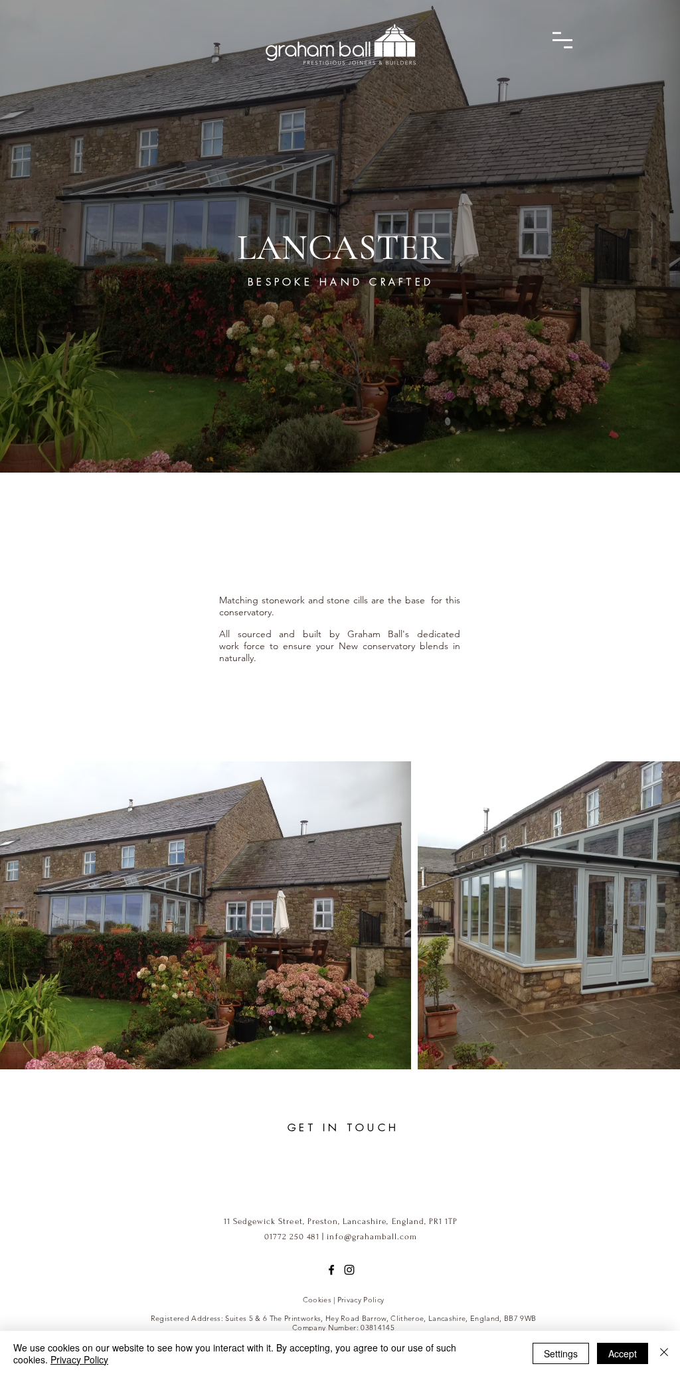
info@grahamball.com (372, 1236)
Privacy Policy (79, 1359)
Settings (561, 1353)
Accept (622, 1353)
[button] (562, 40)
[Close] (664, 1353)
